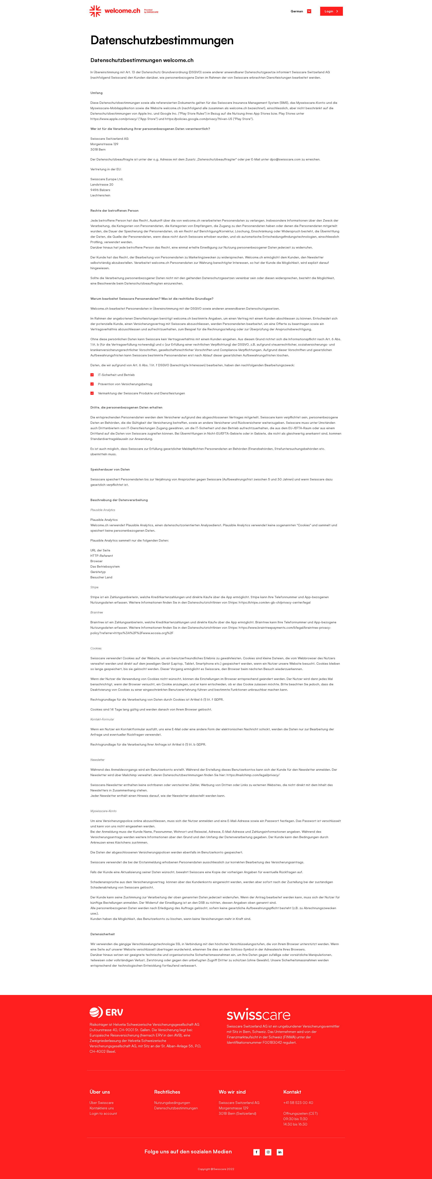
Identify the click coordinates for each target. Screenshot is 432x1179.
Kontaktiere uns (102, 1108)
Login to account (103, 1113)
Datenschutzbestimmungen (176, 1108)
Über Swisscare (102, 1102)
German (297, 11)
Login (329, 11)
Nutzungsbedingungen (172, 1102)
